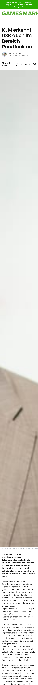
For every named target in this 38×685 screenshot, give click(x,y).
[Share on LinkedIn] (25, 64)
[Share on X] (21, 64)
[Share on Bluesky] (34, 64)
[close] (35, 4)
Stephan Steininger (15, 53)
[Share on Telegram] (30, 64)
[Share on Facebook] (16, 64)
